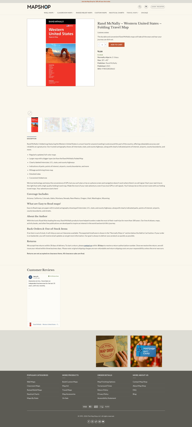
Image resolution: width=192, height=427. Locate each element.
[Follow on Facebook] (88, 421)
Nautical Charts (116, 12)
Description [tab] (31, 138)
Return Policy (103, 390)
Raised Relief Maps (84, 12)
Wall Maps (48, 13)
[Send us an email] (99, 421)
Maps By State (32, 398)
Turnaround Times (105, 386)
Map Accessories (68, 394)
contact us (88, 245)
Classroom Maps (64, 13)
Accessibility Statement (107, 398)
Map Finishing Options (106, 382)
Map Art (65, 386)
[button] (146, 7)
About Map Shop (139, 386)
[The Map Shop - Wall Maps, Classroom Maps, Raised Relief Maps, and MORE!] (39, 7)
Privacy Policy (103, 394)
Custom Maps (101, 12)
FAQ (134, 390)
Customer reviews (103, 32)
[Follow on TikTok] (96, 421)
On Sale (144, 12)
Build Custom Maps (70, 382)
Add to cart (116, 45)
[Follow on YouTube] (103, 421)
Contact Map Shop (140, 382)
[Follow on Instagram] (92, 421)
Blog (134, 394)
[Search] (140, 7)
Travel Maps (132, 13)
